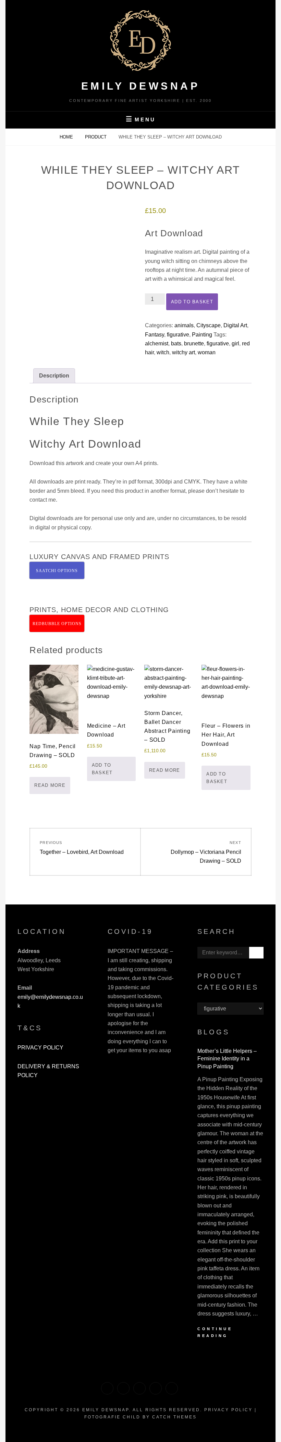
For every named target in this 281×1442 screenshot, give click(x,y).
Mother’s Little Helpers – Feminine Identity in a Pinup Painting (227, 1058)
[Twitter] (107, 1388)
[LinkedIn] (172, 1388)
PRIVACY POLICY (40, 1047)
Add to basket (192, 301)
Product (96, 137)
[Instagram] (155, 1388)
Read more (49, 785)
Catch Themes (174, 1417)
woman (207, 352)
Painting (202, 335)
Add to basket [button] (102, 769)
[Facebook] (139, 1388)
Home (67, 137)
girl (235, 343)
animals (184, 325)
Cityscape (208, 325)
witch (163, 352)
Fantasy (154, 335)
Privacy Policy (228, 1409)
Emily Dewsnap (140, 86)
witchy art (183, 352)
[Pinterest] (123, 1388)
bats (176, 343)
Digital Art (235, 325)
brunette (194, 343)
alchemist (156, 343)
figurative (178, 335)
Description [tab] (54, 376)
